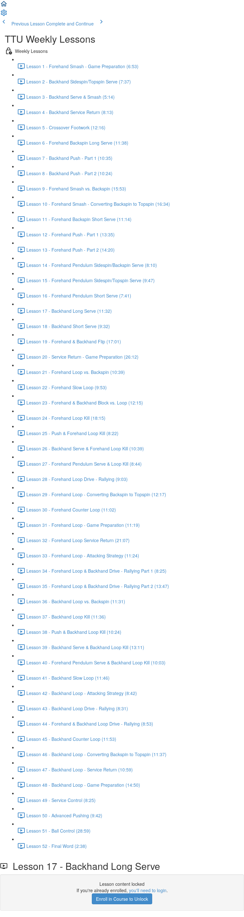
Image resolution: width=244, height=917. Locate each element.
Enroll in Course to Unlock (122, 899)
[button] (4, 6)
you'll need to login (147, 890)
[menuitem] (4, 14)
